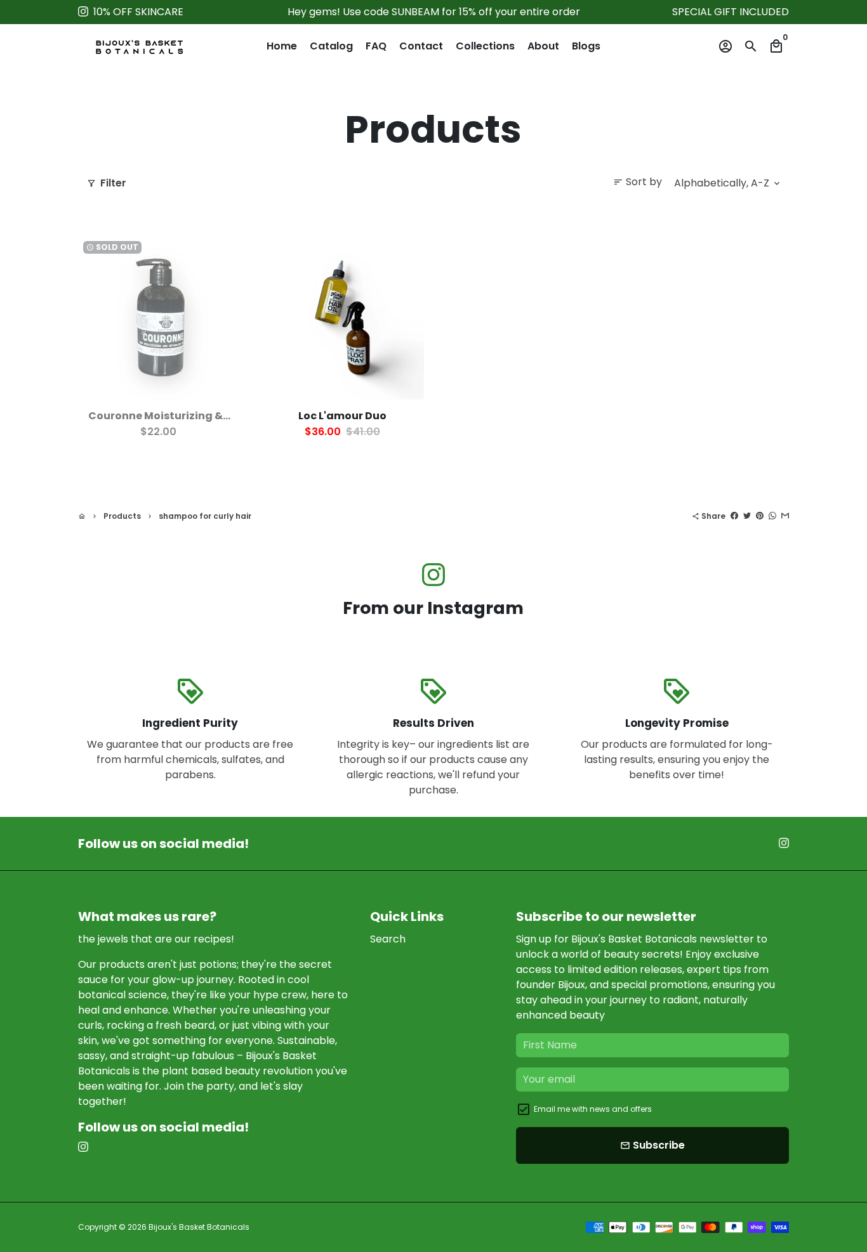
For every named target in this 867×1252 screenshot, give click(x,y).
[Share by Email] (785, 516)
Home (282, 46)
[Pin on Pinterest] (760, 516)
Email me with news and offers (593, 1109)
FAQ (376, 46)
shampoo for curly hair (205, 516)
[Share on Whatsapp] (772, 516)
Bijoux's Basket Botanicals (199, 1227)
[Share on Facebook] (734, 516)
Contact (421, 46)
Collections (485, 46)
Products (122, 516)
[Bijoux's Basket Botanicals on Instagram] (83, 11)
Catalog (331, 46)
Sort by (637, 181)
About (543, 46)
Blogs (586, 46)
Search (388, 939)
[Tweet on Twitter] (747, 516)
